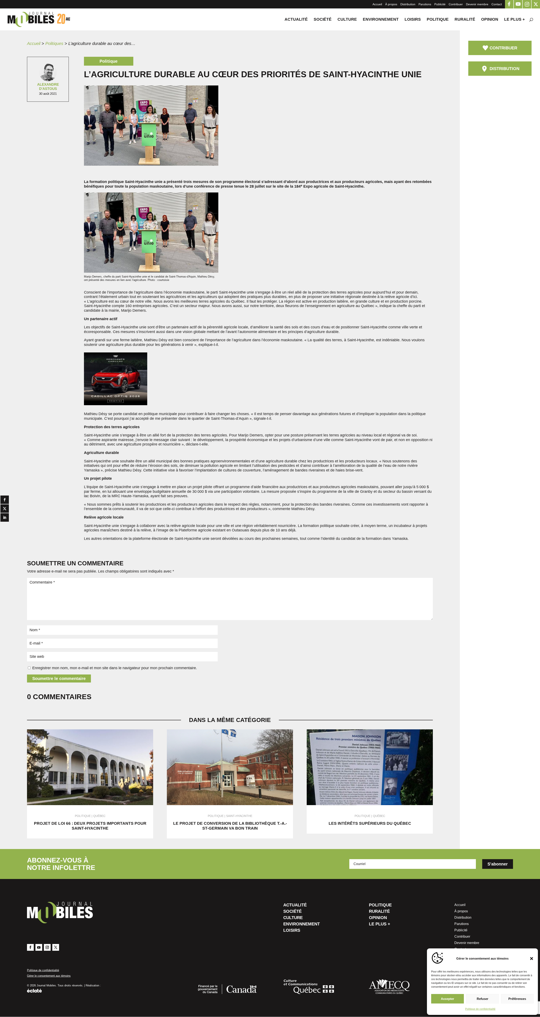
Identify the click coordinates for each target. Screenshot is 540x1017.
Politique (438, 20)
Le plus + (514, 20)
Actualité (296, 20)
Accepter (447, 999)
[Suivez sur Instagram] (47, 947)
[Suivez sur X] (55, 947)
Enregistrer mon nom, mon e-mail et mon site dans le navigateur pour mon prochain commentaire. (114, 668)
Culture (347, 20)
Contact (496, 4)
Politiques (54, 43)
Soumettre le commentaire (59, 678)
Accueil (377, 4)
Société (323, 20)
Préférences (517, 999)
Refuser (482, 999)
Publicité (440, 4)
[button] (531, 958)
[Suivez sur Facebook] (30, 947)
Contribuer (456, 4)
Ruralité (465, 20)
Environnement (381, 20)
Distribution (407, 4)
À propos (391, 4)
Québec (99, 816)
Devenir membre (477, 4)
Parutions (424, 4)
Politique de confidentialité (480, 1009)
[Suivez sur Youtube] (38, 947)
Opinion (489, 20)
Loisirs (413, 20)
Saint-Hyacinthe (239, 816)
